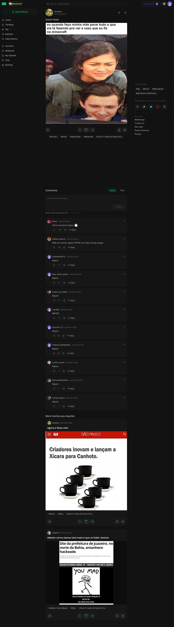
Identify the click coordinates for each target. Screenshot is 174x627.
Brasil (64, 136)
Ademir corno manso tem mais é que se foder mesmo (78, 537)
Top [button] (7, 29)
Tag (138, 89)
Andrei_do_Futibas (60, 292)
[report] (119, 130)
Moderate (9, 50)
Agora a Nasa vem (57, 427)
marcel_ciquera (58, 398)
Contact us (139, 123)
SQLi (74, 608)
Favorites (9, 46)
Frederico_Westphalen (61, 345)
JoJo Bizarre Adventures (146, 93)
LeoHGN (56, 309)
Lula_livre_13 (57, 327)
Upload (21, 11)
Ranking (9, 64)
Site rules (139, 127)
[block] (124, 130)
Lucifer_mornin (58, 362)
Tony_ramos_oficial (60, 274)
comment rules (74, 213)
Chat (7, 60)
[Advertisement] (152, 44)
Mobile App (140, 119)
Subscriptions (11, 38)
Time (122, 190)
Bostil (146, 89)
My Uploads (10, 55)
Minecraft (89, 136)
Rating (112, 190)
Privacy (138, 134)
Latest (8, 20)
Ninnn (55, 221)
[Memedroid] (4, 3)
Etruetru (54, 136)
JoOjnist (55, 532)
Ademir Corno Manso (58, 608)
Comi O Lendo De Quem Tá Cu (110, 136)
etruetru (58, 11)
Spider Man (76, 136)
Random (9, 34)
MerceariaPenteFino (60, 380)
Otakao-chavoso (59, 239)
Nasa (61, 514)
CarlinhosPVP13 (59, 256)
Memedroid (158, 89)
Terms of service (142, 130)
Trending (9, 24)
